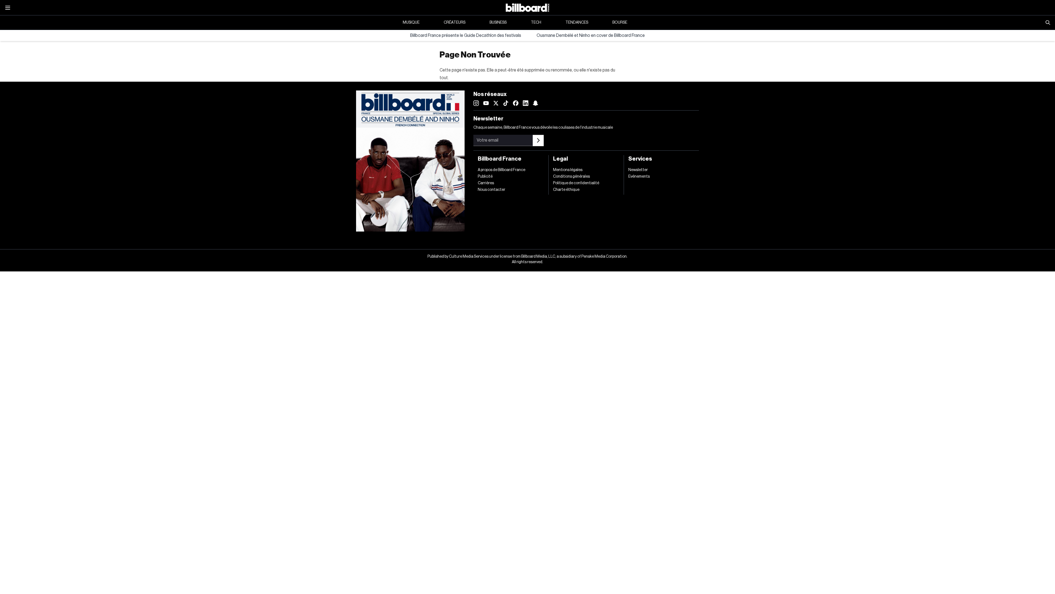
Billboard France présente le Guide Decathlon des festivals (465, 35)
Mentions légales (567, 170)
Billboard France (499, 159)
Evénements (639, 176)
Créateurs (454, 22)
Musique (411, 22)
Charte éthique (566, 190)
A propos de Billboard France (501, 170)
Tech (536, 22)
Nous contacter (491, 190)
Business (498, 22)
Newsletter (638, 170)
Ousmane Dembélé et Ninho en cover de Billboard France (591, 35)
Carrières (486, 183)
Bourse (619, 22)
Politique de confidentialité (576, 183)
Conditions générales (571, 176)
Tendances (576, 22)
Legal (560, 159)
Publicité (485, 176)
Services (640, 159)
